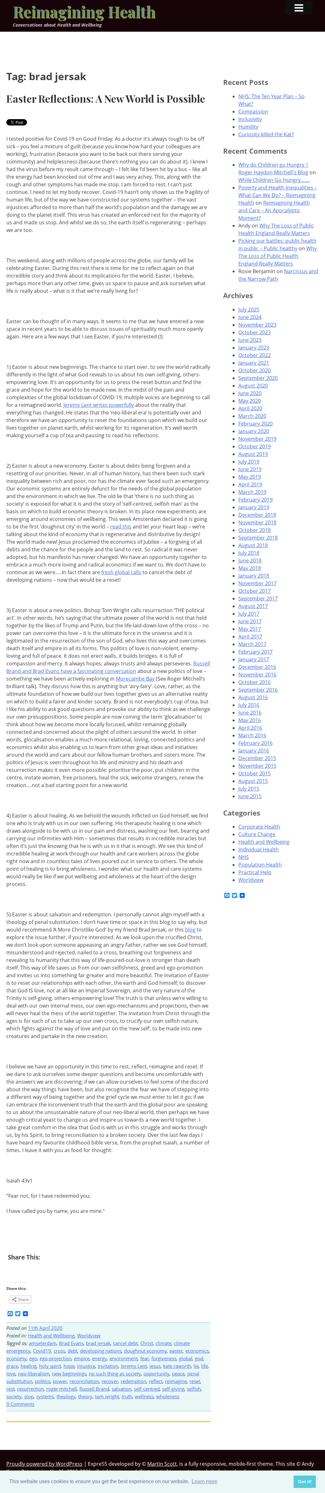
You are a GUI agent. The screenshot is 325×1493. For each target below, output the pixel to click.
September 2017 (258, 598)
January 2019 (253, 507)
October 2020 (254, 370)
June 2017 (250, 621)
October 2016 (254, 682)
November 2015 (257, 765)
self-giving (173, 1389)
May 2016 (249, 720)
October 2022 (254, 355)
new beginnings (69, 1373)
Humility (248, 126)
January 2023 (253, 347)
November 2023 (257, 324)
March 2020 (252, 416)
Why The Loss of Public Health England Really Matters (277, 256)
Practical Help (254, 872)
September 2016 (258, 689)
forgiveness (163, 1358)
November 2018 (257, 522)
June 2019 (250, 469)
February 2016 (255, 743)
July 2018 (248, 552)
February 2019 (255, 499)
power (60, 1381)
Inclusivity (250, 119)
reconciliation (84, 1381)
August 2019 (253, 454)
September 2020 (258, 378)
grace (12, 1366)
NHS (243, 857)
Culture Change (256, 834)
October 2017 (254, 590)
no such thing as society (115, 1373)
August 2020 (253, 385)
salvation (121, 1389)
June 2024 (250, 317)
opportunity (156, 1373)
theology (66, 1396)
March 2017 (252, 644)
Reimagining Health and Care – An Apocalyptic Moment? (274, 210)
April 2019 (250, 484)
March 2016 (252, 735)
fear (144, 1358)
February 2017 (255, 651)
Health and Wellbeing (51, 1335)
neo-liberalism (34, 1373)
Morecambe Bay (135, 678)
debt (72, 1351)
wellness (144, 1396)
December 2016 (257, 666)
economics (197, 1351)
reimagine (176, 1381)
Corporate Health (259, 826)
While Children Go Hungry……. (274, 179)
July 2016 (248, 705)
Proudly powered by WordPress (44, 1463)
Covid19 (42, 1351)
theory (85, 1396)
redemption (133, 1381)
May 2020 (249, 400)
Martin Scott (162, 1463)
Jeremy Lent (134, 1366)
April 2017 (250, 636)
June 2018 (250, 560)
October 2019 (254, 446)
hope (69, 1366)
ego (33, 1358)
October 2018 (254, 530)
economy (16, 1358)
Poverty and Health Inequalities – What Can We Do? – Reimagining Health (277, 195)
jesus (155, 1366)
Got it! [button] (305, 1481)
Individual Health (258, 849)
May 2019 (249, 476)
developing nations (101, 1351)
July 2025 (248, 309)
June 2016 (250, 712)
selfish (194, 1389)
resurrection (30, 1389)
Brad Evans (71, 1343)
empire (82, 1358)
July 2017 (248, 613)
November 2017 (257, 583)
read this (120, 526)
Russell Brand (94, 1389)
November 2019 (257, 438)
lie (196, 1366)
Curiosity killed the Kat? (266, 134)
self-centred (147, 1389)
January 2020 (253, 431)
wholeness (167, 1396)
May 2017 (249, 628)
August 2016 (253, 697)
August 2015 (253, 781)
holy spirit (50, 1366)
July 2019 (248, 461)
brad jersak (98, 1343)
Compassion (253, 111)
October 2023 (254, 332)
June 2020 (250, 393)
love (11, 1373)
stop (29, 1396)
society (14, 1396)
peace (178, 1373)
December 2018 (257, 514)
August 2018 (253, 545)
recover (110, 1381)
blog (190, 929)
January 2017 (253, 659)
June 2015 (250, 796)
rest (10, 1389)
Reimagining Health (84, 11)
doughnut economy (145, 1351)
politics (42, 1381)
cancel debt (125, 1343)
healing (28, 1366)
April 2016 (250, 727)
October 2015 (254, 773)
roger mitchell (61, 1389)
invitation (108, 1366)
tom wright (107, 1396)
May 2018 (249, 568)
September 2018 (258, 537)
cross (59, 1351)
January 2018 (253, 575)
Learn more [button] (204, 1481)
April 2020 (250, 408)
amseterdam (42, 1343)
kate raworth (177, 1366)
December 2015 (257, 758)
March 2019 (252, 492)
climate (163, 1343)
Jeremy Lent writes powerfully (98, 404)
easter (176, 1351)
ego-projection (55, 1358)
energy (99, 1358)
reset (194, 1381)
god (199, 1358)
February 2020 (255, 423)
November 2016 (257, 674)
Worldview (89, 1335)
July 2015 (248, 788)
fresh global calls (121, 572)
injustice (86, 1366)
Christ (146, 1343)
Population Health (260, 864)
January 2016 (253, 750)
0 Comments (20, 1404)
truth (127, 1396)
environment (123, 1358)
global (185, 1358)
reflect (155, 1381)
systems (45, 1396)
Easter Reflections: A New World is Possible (105, 98)
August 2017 (253, 606)
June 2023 (250, 339)
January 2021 (253, 362)
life (204, 1366)
